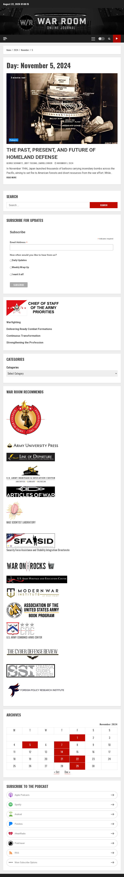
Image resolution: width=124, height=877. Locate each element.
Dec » (67, 772)
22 (77, 759)
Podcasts (13, 140)
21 (62, 759)
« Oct (56, 772)
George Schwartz (15, 163)
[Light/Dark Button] (101, 38)
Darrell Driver (46, 163)
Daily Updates (19, 260)
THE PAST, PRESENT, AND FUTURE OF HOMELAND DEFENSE (62, 108)
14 (62, 752)
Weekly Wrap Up (20, 267)
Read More (11, 177)
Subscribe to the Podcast (117, 39)
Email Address (18, 242)
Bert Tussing (31, 163)
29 (77, 766)
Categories (12, 367)
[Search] (109, 39)
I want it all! (18, 274)
